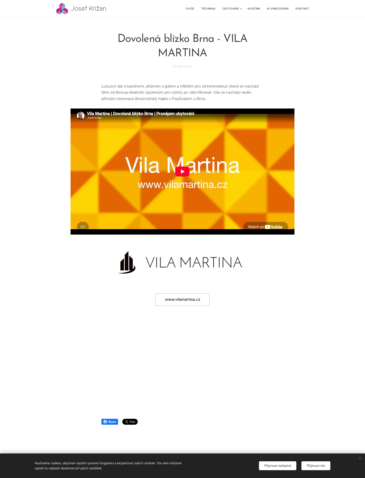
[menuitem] (191, 8)
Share (112, 421)
